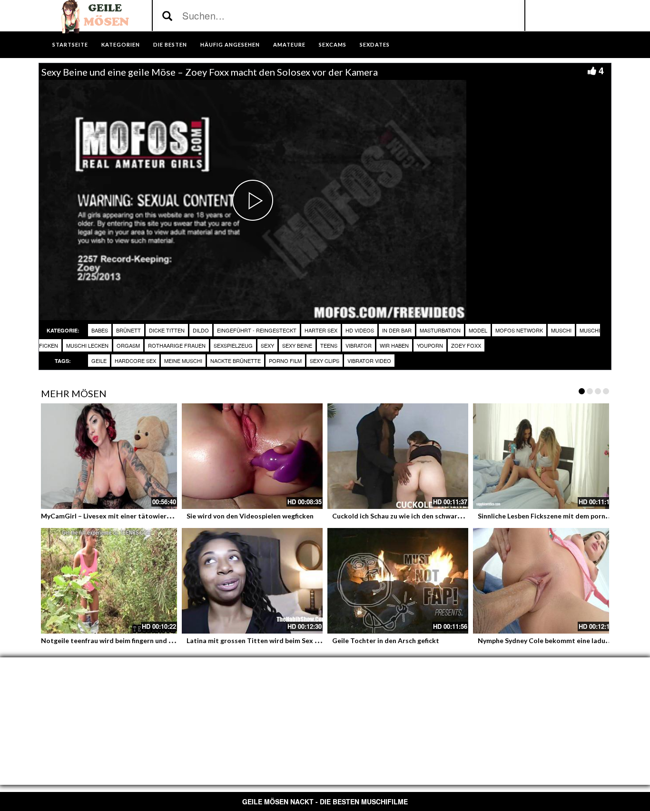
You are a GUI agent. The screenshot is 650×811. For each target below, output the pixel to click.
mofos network (519, 330)
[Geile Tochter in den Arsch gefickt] (397, 581)
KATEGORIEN (120, 44)
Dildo (201, 330)
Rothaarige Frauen (177, 345)
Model (478, 330)
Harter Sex (321, 330)
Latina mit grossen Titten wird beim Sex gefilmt (262, 640)
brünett (128, 330)
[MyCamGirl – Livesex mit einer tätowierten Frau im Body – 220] (106, 456)
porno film (285, 360)
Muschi (561, 330)
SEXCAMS (332, 44)
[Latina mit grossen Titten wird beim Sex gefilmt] (252, 581)
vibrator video (369, 360)
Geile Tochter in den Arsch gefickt (385, 640)
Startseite (70, 44)
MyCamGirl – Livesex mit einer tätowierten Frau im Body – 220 (139, 516)
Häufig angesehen (230, 44)
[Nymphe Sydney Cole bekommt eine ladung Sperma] (543, 581)
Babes (99, 330)
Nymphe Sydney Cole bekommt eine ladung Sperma (558, 640)
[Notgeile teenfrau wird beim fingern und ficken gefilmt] (106, 581)
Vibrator (358, 345)
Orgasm (128, 345)
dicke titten (167, 330)
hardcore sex (135, 360)
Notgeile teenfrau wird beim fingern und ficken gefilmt (126, 640)
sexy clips (324, 360)
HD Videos (359, 330)
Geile (99, 360)
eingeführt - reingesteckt (256, 330)
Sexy (267, 345)
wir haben (394, 345)
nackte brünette (235, 360)
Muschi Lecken (87, 345)
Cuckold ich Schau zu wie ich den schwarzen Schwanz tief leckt (429, 516)
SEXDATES (375, 44)
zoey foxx (466, 345)
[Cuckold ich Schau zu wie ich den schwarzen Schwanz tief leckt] (397, 456)
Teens (328, 345)
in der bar (397, 330)
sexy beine (297, 345)
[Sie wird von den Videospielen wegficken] (252, 456)
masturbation (440, 330)
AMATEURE (289, 44)
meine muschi (183, 360)
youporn (430, 345)
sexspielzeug (233, 345)
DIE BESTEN (170, 44)
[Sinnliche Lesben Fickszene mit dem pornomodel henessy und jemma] (543, 456)
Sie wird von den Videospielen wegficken (250, 516)
